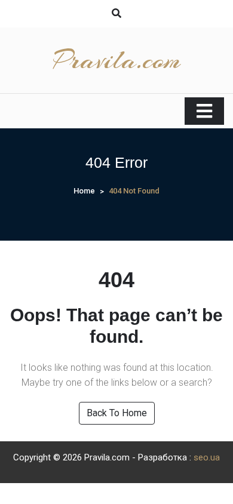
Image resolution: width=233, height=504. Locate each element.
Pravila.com (116, 60)
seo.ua (207, 457)
